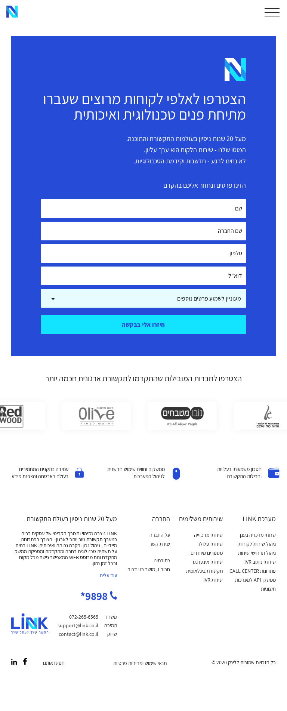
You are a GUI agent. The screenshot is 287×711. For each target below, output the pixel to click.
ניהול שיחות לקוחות (257, 544)
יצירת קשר (159, 544)
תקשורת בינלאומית (204, 570)
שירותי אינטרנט (208, 561)
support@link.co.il (78, 625)
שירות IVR (213, 579)
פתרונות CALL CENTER (252, 570)
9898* (95, 596)
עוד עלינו (108, 575)
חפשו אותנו (54, 662)
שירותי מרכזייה (208, 535)
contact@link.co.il (78, 634)
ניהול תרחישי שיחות (257, 553)
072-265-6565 (83, 616)
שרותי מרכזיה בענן (258, 535)
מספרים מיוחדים (207, 553)
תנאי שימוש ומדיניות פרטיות (140, 663)
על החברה (159, 535)
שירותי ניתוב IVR (260, 561)
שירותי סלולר (210, 544)
